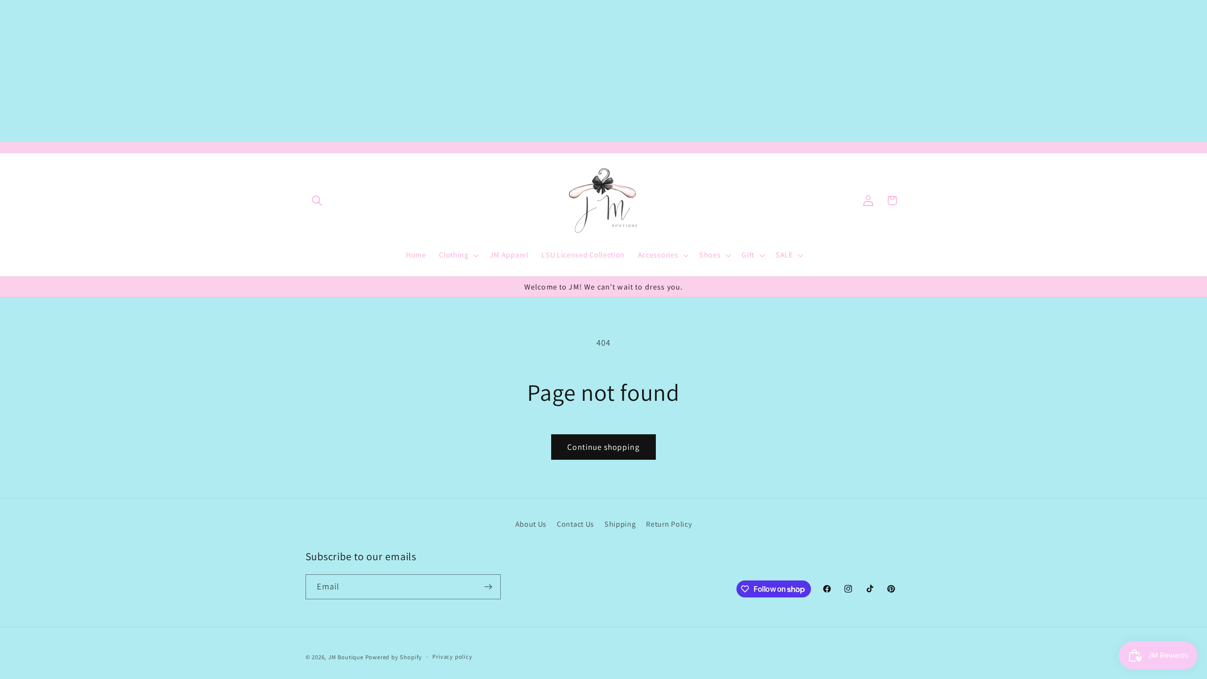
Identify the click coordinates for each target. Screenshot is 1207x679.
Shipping (620, 524)
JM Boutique (346, 657)
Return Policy (669, 524)
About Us (531, 524)
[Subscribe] (488, 587)
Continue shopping (603, 446)
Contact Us (575, 524)
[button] (318, 201)
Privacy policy (452, 657)
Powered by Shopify (393, 657)
